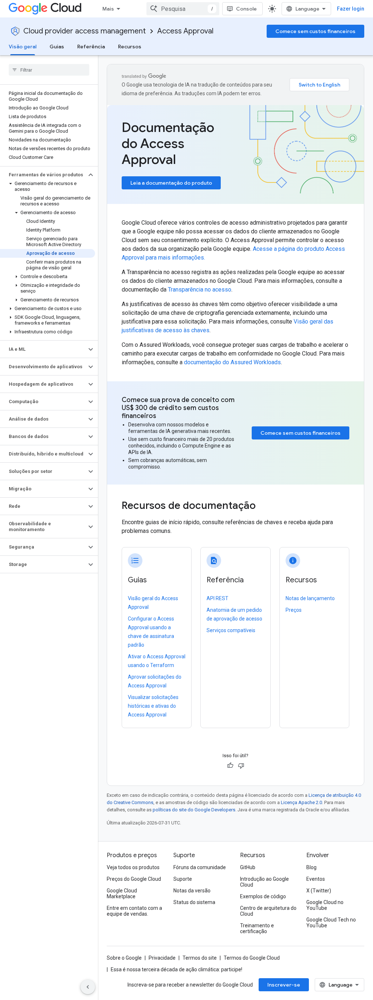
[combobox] (182, 8)
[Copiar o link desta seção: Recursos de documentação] (265, 506)
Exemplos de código (263, 896)
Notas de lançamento (310, 598)
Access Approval (185, 31)
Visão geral (22, 46)
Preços (294, 610)
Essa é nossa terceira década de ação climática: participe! (176, 969)
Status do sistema (194, 902)
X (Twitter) (318, 890)
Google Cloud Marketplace (122, 893)
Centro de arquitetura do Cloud (268, 911)
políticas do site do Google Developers (194, 809)
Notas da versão (192, 890)
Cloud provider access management (84, 31)
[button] (43, 174)
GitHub (247, 867)
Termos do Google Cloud (252, 958)
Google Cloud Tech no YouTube (331, 922)
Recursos (129, 46)
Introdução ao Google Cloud (264, 882)
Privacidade (162, 958)
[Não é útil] (241, 765)
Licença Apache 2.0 (301, 802)
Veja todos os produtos (133, 867)
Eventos (315, 879)
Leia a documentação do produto (171, 183)
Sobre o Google (124, 958)
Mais (108, 8)
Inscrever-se (283, 984)
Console (246, 8)
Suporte (182, 879)
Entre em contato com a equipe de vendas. (134, 911)
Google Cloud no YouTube (324, 905)
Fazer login (350, 9)
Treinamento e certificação (257, 928)
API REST (217, 598)
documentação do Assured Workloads (232, 362)
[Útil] (230, 765)
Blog (311, 867)
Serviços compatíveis (231, 630)
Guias (57, 46)
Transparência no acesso (199, 289)
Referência (91, 46)
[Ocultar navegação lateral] (88, 987)
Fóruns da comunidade (199, 867)
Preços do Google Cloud (134, 879)
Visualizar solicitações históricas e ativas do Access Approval (153, 706)
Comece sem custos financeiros (315, 31)
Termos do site (199, 958)
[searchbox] (49, 70)
